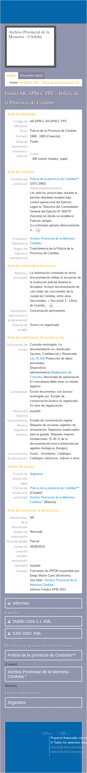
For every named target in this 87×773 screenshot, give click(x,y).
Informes (20, 603)
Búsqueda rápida (31, 75)
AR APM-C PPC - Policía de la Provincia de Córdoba (52, 82)
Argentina (36, 474)
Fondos (11, 75)
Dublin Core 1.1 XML (32, 621)
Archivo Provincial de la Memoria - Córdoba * (39, 674)
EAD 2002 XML (27, 633)
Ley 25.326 (38, 358)
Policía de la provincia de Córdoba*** (54, 179)
